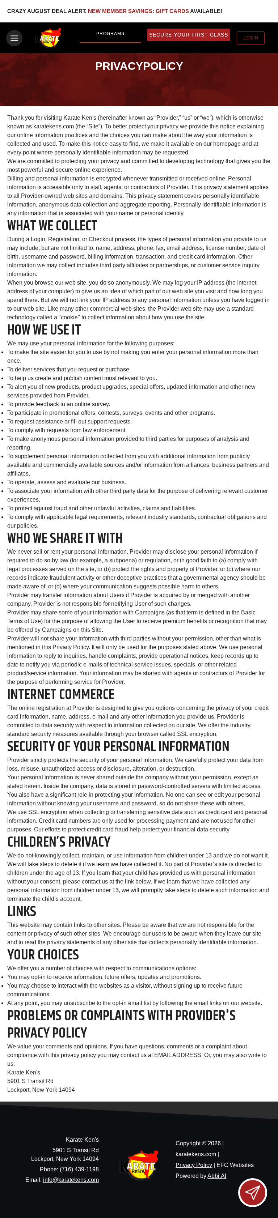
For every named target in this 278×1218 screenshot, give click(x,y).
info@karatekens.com (71, 1180)
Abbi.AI (216, 1176)
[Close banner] (260, 11)
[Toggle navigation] (14, 38)
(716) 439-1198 (79, 1169)
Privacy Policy (194, 1165)
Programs (110, 33)
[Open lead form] (252, 1192)
